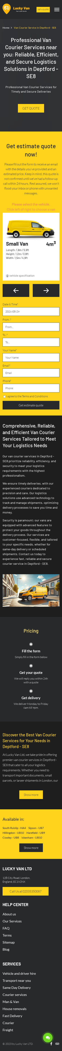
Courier (8, 1023)
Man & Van (11, 1002)
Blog (6, 949)
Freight (8, 1030)
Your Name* (10, 350)
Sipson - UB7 (36, 827)
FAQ (6, 928)
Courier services (15, 994)
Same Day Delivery (17, 987)
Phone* (7, 381)
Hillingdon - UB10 (13, 832)
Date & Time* (10, 304)
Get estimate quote (31, 405)
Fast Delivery (12, 1016)
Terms (7, 935)
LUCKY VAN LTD (17, 868)
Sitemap (9, 942)
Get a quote (43, 9)
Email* (6, 365)
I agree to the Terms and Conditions (27, 396)
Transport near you (17, 980)
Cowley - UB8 (11, 837)
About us (9, 914)
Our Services (12, 921)
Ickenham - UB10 (32, 837)
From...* (7, 319)
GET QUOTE (31, 108)
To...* (5, 335)
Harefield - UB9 (36, 832)
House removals (15, 1009)
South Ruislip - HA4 (14, 827)
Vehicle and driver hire (19, 973)
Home (6, 27)
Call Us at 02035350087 (26, 891)
